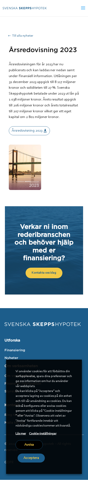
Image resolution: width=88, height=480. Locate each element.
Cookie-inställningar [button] (42, 433)
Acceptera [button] (31, 458)
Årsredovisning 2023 (27, 131)
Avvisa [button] (29, 445)
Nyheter (11, 358)
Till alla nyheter (22, 35)
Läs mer (21, 433)
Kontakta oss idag (44, 272)
